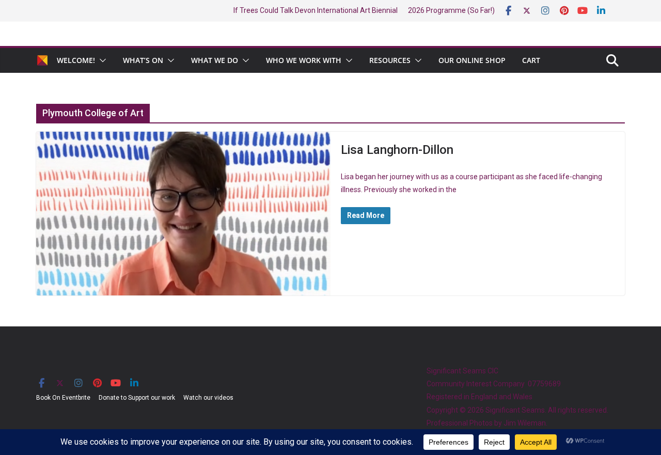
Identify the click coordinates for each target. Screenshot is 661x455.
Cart (531, 60)
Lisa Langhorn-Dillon (397, 150)
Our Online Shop (472, 60)
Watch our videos (208, 397)
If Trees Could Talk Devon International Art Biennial (315, 10)
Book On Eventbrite (63, 397)
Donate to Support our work (137, 397)
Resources (390, 60)
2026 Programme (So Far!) (451, 10)
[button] (100, 60)
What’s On (143, 60)
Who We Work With (303, 60)
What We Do (214, 60)
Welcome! (76, 60)
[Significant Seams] (42, 60)
